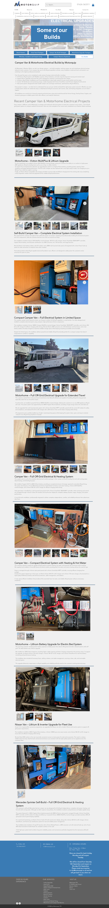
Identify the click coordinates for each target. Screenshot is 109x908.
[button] (93, 4)
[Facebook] (17, 903)
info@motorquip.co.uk (49, 846)
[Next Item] (85, 130)
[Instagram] (20, 903)
